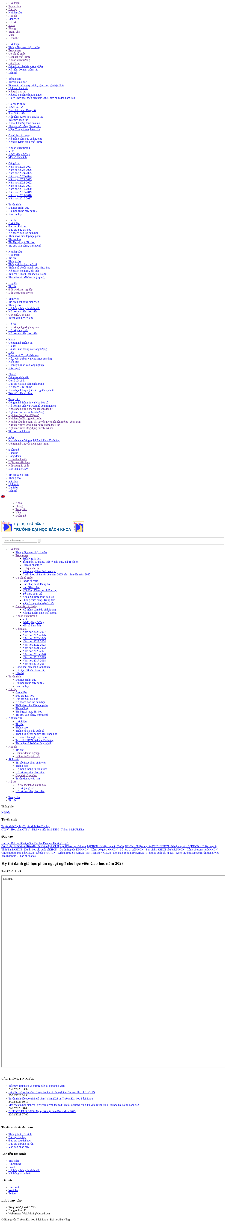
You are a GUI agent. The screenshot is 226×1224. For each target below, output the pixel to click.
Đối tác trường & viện (20, 292)
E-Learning (14, 1163)
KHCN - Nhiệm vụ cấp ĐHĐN (143, 846)
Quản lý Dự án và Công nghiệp (26, 364)
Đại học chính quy (18, 207)
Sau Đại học (15, 214)
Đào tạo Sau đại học (19, 229)
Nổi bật (5, 812)
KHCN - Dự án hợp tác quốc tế (31, 849)
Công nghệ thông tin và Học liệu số (28, 402)
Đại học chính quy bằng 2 (22, 210)
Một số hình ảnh (17, 157)
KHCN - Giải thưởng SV (61, 852)
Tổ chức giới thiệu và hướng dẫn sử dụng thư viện (36, 1085)
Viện (11, 34)
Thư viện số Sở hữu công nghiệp (26, 277)
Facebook (13, 1187)
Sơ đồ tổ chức (16, 107)
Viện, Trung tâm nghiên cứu (24, 129)
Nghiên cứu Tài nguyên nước (24, 418)
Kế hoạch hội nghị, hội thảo (24, 270)
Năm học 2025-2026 (20, 169)
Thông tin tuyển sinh (20, 1134)
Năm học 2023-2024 (20, 176)
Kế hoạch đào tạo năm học (23, 232)
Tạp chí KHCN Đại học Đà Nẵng (27, 273)
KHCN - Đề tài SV (36, 852)
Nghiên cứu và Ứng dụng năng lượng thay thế (34, 424)
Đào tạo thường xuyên (21, 1143)
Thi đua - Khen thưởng (178, 852)
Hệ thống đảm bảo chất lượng (25, 138)
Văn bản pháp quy (18, 1146)
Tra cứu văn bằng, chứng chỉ (24, 245)
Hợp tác (12, 15)
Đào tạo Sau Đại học (31, 843)
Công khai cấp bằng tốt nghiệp (25, 66)
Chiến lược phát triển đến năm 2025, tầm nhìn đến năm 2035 (42, 97)
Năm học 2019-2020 (20, 188)
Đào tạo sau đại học (19, 1140)
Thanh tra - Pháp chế (17, 855)
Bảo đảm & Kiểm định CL (42, 846)
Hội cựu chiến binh (19, 462)
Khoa (11, 25)
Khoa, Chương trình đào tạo (24, 123)
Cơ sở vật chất (16, 380)
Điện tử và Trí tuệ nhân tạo (23, 355)
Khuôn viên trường (19, 59)
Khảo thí (22, 846)
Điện (11, 352)
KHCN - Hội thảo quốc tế (150, 852)
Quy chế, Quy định (19, 314)
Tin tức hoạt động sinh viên (23, 301)
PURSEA (78, 829)
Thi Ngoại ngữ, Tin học (21, 242)
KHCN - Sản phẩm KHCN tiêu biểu (155, 849)
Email (11, 1167)
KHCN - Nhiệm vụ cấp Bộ (176, 846)
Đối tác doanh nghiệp (20, 289)
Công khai (14, 63)
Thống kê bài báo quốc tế (22, 264)
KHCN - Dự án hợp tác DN (64, 849)
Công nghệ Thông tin (20, 342)
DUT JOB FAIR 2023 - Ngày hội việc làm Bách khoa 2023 (42, 1111)
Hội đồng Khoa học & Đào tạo (25, 116)
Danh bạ (13, 487)
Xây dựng (14, 368)
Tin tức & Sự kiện (18, 474)
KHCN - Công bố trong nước (192, 849)
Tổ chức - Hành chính (20, 393)
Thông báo (14, 261)
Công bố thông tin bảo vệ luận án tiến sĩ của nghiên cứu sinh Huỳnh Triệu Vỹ (51, 1092)
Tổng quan (14, 50)
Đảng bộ (13, 452)
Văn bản (13, 481)
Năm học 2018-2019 (20, 192)
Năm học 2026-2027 (20, 166)
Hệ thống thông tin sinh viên (24, 308)
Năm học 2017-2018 (20, 195)
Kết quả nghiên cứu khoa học (24, 94)
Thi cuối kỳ (14, 239)
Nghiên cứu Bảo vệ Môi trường (26, 412)
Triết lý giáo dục (17, 81)
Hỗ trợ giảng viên (18, 330)
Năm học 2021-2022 (20, 182)
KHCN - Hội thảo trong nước (119, 852)
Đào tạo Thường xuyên (56, 843)
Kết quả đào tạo (17, 91)
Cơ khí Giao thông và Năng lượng (27, 348)
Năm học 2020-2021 (20, 185)
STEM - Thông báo (62, 829)
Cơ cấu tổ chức (16, 53)
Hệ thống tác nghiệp (19, 1173)
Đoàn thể (13, 37)
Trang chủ (14, 797)
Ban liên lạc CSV (18, 468)
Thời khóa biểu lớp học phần (24, 236)
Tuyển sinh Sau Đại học (36, 826)
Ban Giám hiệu (16, 113)
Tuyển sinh (14, 6)
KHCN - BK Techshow (89, 852)
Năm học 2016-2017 (20, 198)
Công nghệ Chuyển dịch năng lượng (28, 443)
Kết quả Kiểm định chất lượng (25, 141)
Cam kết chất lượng (19, 56)
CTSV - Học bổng (11, 829)
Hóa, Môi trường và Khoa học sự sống (30, 358)
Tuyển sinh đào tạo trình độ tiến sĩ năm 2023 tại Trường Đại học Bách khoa (50, 1098)
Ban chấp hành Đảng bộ (22, 110)
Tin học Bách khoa (19, 431)
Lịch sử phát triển (18, 88)
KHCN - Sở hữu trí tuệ (122, 849)
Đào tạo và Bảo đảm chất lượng (26, 383)
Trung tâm (14, 31)
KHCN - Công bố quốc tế (94, 849)
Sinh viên (13, 18)
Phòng (12, 28)
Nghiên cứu (15, 12)
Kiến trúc (13, 361)
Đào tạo (12, 9)
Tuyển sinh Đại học (12, 826)
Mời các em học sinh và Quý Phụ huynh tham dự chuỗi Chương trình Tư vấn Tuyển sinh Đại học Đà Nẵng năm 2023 (74, 1104)
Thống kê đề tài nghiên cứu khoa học (29, 267)
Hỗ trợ (12, 22)
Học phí (61, 846)
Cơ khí (12, 345)
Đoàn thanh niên (17, 459)
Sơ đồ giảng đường (19, 154)
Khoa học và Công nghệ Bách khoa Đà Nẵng (34, 440)
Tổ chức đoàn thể (18, 119)
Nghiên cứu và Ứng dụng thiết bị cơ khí (30, 427)
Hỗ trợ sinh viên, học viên (22, 311)
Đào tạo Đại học (17, 226)
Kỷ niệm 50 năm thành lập (23, 69)
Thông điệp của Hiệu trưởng (24, 47)
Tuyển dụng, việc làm (20, 317)
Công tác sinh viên (18, 377)
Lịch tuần (13, 484)
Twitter (12, 1193)
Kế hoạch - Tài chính (20, 386)
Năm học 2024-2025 (20, 172)
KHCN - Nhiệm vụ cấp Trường (107, 846)
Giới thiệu (14, 2)
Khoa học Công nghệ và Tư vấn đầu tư (30, 408)
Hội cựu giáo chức (18, 465)
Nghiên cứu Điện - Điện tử (23, 415)
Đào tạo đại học (17, 1137)
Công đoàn (14, 455)
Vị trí (11, 150)
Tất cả (32, 855)
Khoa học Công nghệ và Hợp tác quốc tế (31, 390)
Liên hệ (12, 72)
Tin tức (12, 257)
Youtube (13, 1190)
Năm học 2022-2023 (20, 179)
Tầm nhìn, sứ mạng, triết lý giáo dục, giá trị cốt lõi (36, 85)
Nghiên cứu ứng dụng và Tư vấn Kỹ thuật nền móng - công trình (44, 421)
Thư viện (13, 1160)
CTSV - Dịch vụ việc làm (36, 829)
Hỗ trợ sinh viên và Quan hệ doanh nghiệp (32, 405)
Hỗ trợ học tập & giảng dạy (23, 327)
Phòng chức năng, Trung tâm (24, 126)
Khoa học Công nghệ (78, 846)
